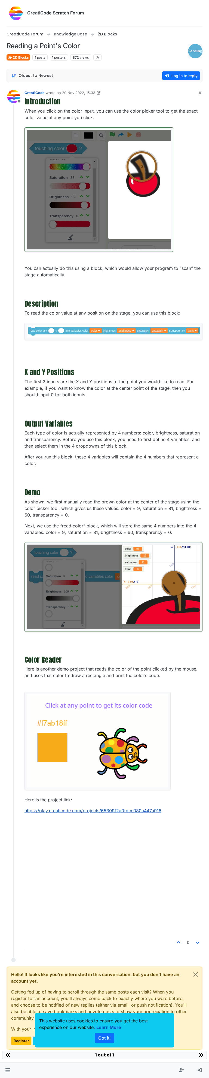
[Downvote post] (198, 942)
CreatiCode (34, 92)
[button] (7, 1070)
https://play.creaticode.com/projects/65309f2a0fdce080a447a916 (92, 810)
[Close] (195, 974)
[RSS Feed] (97, 57)
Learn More (108, 1027)
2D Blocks (20, 57)
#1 (200, 92)
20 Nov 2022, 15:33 (78, 92)
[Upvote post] (178, 942)
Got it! (104, 1038)
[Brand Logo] (16, 13)
